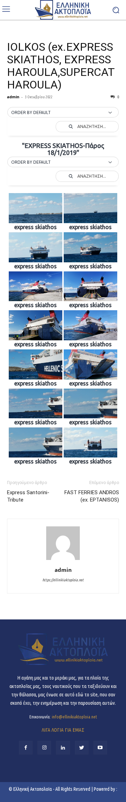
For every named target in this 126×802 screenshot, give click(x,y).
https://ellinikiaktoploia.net (63, 580)
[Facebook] (26, 747)
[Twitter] (82, 747)
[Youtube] (100, 747)
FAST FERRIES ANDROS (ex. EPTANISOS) (91, 496)
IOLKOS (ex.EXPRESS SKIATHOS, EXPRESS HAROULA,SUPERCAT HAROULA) (60, 65)
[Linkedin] (63, 747)
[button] (63, 112)
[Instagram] (44, 747)
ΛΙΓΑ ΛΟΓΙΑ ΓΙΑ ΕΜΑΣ (63, 730)
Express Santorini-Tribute (28, 496)
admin (13, 96)
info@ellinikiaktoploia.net (74, 716)
